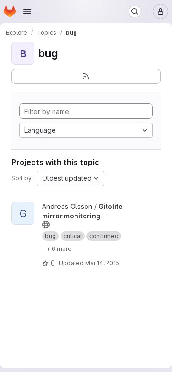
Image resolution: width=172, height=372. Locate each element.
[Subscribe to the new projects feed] (86, 76)
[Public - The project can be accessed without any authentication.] (46, 224)
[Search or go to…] (134, 11)
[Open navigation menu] (27, 11)
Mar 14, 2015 (102, 263)
